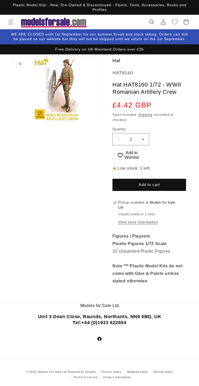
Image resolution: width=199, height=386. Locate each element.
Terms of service (86, 377)
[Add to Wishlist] (117, 155)
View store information (138, 222)
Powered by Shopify (82, 371)
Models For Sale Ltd (52, 371)
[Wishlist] (174, 22)
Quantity (119, 129)
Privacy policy (111, 371)
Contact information (117, 377)
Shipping (145, 115)
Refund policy (163, 371)
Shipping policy (137, 371)
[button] (11, 22)
